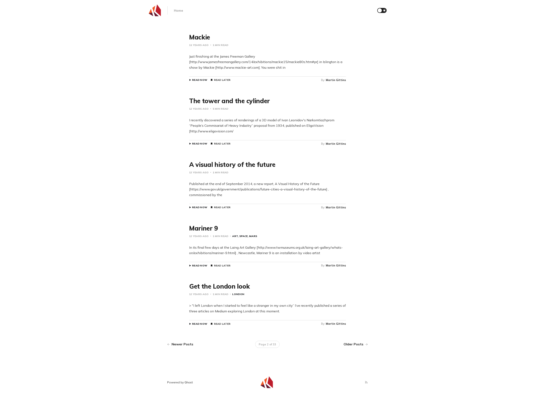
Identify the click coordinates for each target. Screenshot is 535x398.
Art (235, 236)
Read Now (199, 80)
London (238, 294)
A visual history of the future (232, 165)
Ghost (189, 382)
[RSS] (366, 382)
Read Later (222, 80)
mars (253, 236)
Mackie (199, 37)
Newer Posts (182, 344)
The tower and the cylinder (229, 101)
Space (243, 236)
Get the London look (219, 286)
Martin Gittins (336, 80)
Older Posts (354, 344)
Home (178, 11)
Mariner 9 (203, 228)
